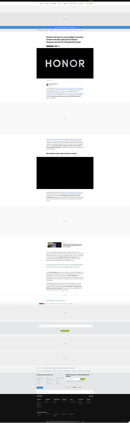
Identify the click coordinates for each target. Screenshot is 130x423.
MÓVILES (46, 3)
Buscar (91, 392)
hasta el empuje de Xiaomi (59, 91)
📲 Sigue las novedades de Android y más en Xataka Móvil (64, 27)
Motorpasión (72, 400)
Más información (72, 421)
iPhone (60, 30)
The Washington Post (61, 300)
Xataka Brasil (39, 415)
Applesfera (38, 403)
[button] (54, 83)
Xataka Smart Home (39, 405)
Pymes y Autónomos (88, 403)
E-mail (59, 46)
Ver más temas (39, 387)
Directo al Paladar (65, 400)
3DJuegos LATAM (47, 413)
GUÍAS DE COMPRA (73, 3)
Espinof (55, 402)
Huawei (71, 303)
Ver (65, 330)
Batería (64, 30)
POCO (71, 30)
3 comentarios (50, 46)
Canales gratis (51, 30)
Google (48, 381)
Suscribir (82, 379)
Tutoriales (38, 379)
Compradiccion (81, 403)
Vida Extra (46, 402)
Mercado (57, 379)
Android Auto (49, 383)
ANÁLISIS (41, 3)
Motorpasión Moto (73, 402)
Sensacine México (56, 413)
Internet (75, 30)
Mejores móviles (74, 370)
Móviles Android (53, 303)
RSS (78, 387)
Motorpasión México (72, 414)
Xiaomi (68, 30)
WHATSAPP (81, 3)
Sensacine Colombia (55, 415)
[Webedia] (91, 0)
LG (78, 30)
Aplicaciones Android (60, 377)
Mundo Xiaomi (39, 407)
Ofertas (56, 30)
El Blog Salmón (89, 400)
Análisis (48, 377)
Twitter (92, 3)
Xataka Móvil (39, 402)
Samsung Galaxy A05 (67, 370)
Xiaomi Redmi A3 (55, 370)
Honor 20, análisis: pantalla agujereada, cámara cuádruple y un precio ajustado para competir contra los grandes (72, 245)
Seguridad (66, 303)
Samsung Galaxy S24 (87, 370)
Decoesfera (80, 402)
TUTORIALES (65, 3)
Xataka (38, 400)
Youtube (91, 3)
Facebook (54, 46)
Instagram (89, 3)
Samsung (81, 30)
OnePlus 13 (80, 370)
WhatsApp (46, 30)
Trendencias (80, 400)
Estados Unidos (60, 303)
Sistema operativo (50, 379)
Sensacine (55, 400)
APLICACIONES (53, 3)
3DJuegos (46, 400)
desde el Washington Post (71, 192)
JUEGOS (59, 3)
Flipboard (87, 3)
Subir (90, 396)
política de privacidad (79, 381)
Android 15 (60, 370)
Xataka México (39, 413)
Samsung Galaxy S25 (47, 370)
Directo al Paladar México (65, 414)
